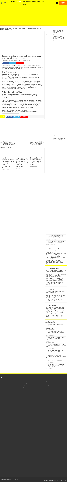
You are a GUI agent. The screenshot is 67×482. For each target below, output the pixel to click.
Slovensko (25, 379)
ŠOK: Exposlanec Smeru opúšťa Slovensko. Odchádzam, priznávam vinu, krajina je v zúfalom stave (56, 339)
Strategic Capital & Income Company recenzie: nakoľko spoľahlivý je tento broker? (36, 161)
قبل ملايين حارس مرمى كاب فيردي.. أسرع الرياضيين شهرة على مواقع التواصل (55, 316)
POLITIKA (13, 1)
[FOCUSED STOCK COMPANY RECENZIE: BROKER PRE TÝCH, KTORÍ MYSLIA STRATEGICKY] (49, 85)
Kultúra (24, 385)
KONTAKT (25, 4)
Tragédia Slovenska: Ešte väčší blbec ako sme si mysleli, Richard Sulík (56, 346)
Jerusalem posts (54, 268)
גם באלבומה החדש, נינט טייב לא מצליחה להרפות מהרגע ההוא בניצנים (55, 294)
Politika (24, 377)
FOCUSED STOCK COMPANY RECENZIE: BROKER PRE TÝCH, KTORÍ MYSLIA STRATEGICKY (58, 37)
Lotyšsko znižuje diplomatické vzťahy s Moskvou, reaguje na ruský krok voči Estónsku (36, 143)
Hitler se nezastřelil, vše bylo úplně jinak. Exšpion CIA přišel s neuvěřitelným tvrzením (55, 365)
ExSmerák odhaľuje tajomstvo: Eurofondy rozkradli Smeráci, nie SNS (56, 356)
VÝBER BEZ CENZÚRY (36, 1)
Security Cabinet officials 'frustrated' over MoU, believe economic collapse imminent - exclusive (56, 275)
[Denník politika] (5, 3)
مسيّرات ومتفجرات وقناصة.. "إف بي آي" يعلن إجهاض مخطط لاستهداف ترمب (56, 310)
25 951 (55, 34)
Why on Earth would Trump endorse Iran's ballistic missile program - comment (56, 272)
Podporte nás (63, 3)
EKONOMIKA (28, 1)
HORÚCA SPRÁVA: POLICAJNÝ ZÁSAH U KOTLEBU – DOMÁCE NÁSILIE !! (55, 333)
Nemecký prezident (14, 110)
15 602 (61, 40)
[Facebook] (12, 479)
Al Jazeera (52, 305)
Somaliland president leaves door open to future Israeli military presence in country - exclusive (55, 279)
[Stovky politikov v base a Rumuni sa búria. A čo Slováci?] (46, 350)
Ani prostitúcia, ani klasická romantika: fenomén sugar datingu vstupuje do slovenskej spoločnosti (22, 162)
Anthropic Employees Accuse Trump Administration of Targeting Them (56, 254)
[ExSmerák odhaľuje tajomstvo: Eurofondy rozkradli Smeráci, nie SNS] (46, 355)
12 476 (56, 239)
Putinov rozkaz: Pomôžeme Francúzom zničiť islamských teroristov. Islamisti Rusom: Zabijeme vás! (54, 326)
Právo (47, 383)
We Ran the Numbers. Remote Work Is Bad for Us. (56, 251)
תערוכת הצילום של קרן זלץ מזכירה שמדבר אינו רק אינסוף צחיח (54, 300)
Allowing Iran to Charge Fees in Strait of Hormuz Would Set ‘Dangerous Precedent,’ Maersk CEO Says (55, 262)
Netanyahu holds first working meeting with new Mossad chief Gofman (54, 283)
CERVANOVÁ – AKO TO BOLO (55, 361)
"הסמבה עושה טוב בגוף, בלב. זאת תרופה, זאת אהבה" (54, 297)
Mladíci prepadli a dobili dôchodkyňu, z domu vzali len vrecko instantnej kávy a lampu (9, 143)
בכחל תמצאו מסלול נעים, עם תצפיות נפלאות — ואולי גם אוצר (55, 292)
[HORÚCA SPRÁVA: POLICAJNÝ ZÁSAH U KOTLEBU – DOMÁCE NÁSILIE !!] (46, 331)
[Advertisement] (33, 15)
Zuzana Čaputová (31, 67)
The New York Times (55, 249)
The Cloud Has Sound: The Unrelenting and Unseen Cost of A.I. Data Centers (56, 257)
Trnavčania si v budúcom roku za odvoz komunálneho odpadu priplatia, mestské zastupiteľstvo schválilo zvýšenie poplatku (54, 236)
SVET (24, 1)
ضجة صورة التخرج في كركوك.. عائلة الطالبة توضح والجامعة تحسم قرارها (55, 307)
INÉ (43, 1)
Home (2, 28)
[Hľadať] (57, 3)
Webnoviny (5, 60)
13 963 (61, 139)
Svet (24, 381)
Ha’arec (51, 289)
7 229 (54, 244)
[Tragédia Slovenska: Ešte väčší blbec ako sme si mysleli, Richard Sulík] (46, 344)
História (47, 377)
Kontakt (47, 385)
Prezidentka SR (25, 110)
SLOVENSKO (8, 28)
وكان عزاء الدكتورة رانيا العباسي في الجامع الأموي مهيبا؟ (55, 313)
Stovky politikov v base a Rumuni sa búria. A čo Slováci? (57, 351)
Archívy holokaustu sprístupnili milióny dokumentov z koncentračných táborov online (59, 137)
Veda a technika (49, 379)
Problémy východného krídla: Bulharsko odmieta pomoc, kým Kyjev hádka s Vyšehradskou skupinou (8, 163)
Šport (47, 381)
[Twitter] (17, 479)
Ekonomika (25, 383)
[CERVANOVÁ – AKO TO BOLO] (46, 361)
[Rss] (15, 479)
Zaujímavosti (25, 387)
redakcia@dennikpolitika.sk (6, 479)
